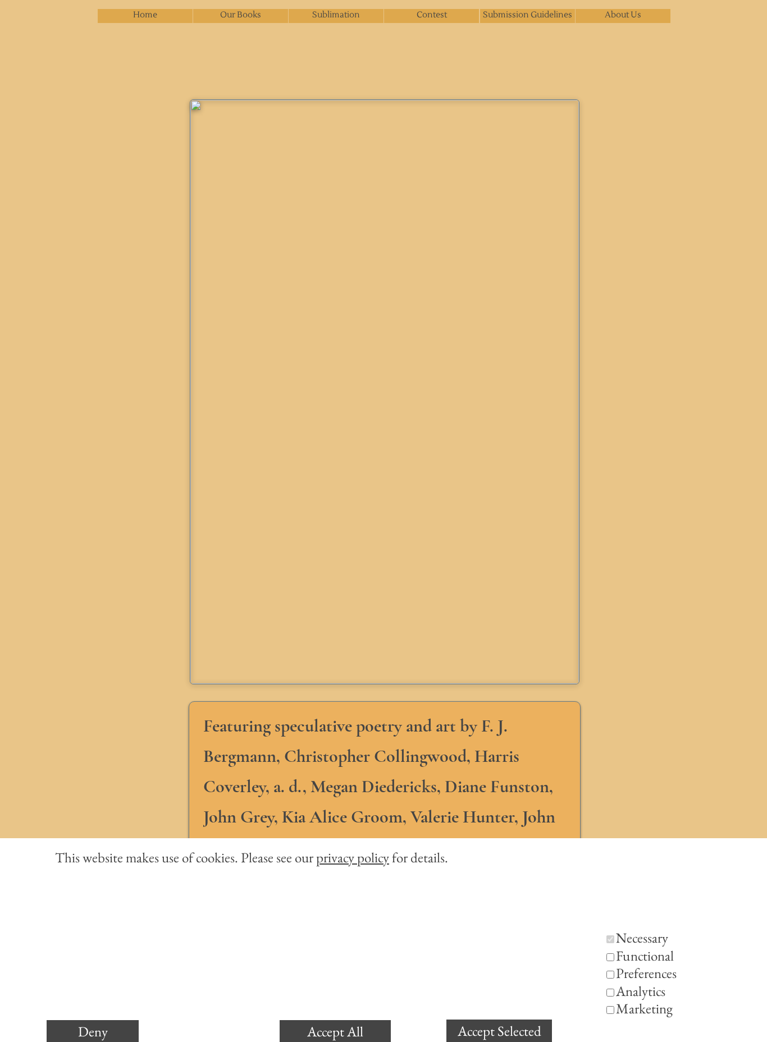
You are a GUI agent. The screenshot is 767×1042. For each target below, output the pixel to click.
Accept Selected (499, 1031)
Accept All (335, 1031)
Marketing (644, 1008)
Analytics (640, 991)
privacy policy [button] (352, 857)
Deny (93, 1031)
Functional (645, 956)
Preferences (646, 973)
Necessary (642, 938)
